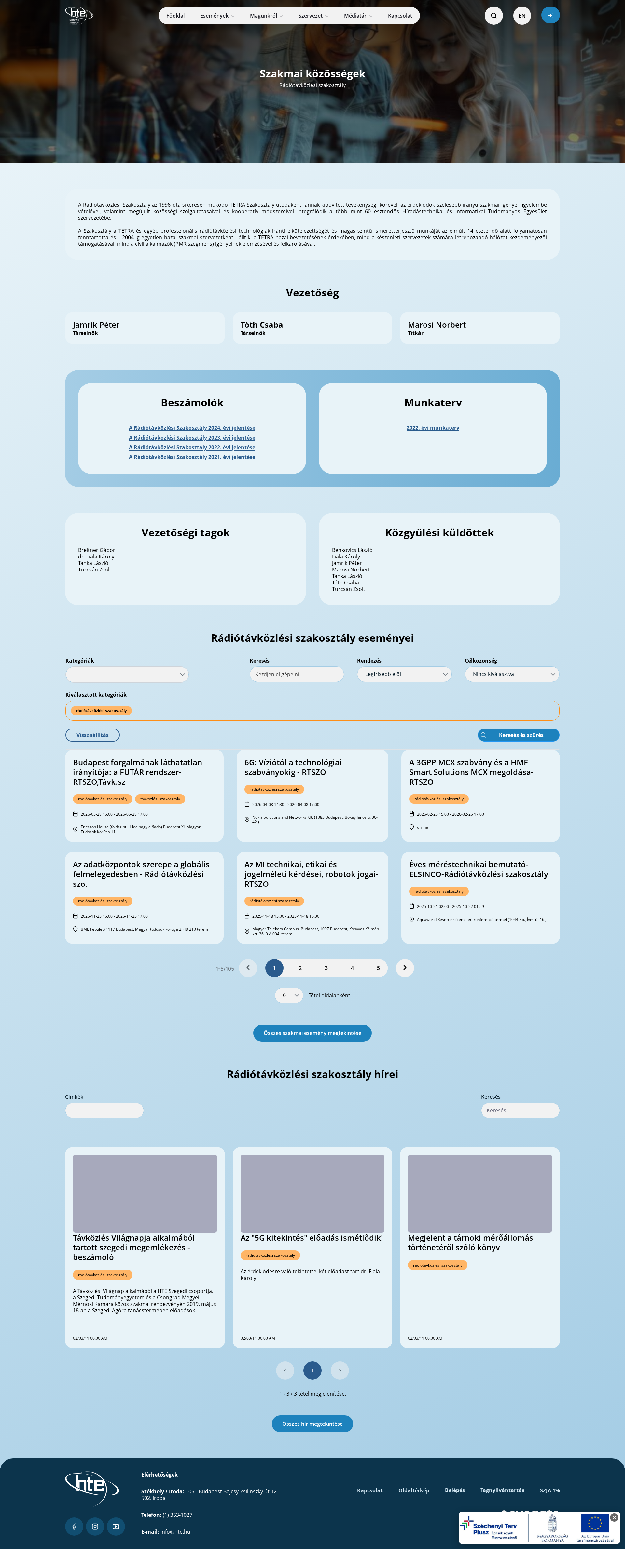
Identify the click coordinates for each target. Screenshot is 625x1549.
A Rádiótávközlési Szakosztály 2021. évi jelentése (192, 457)
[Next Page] (405, 968)
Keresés (260, 660)
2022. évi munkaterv (433, 427)
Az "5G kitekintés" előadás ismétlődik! (312, 1237)
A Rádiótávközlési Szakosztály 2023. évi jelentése (192, 437)
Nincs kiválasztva (493, 673)
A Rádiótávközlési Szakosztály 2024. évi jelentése (192, 427)
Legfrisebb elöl (383, 673)
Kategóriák (79, 660)
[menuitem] (175, 15)
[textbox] (297, 674)
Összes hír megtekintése (312, 1423)
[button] (92, 735)
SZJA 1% (550, 1490)
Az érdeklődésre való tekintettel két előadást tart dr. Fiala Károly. (310, 1274)
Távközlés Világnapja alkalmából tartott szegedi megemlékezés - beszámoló (134, 1247)
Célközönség (481, 660)
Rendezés (369, 660)
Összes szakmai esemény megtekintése (312, 1033)
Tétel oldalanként (329, 995)
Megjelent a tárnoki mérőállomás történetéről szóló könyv (470, 1242)
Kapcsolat (370, 1490)
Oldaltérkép (413, 1490)
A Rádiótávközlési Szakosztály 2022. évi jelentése (192, 447)
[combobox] (127, 674)
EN (522, 15)
